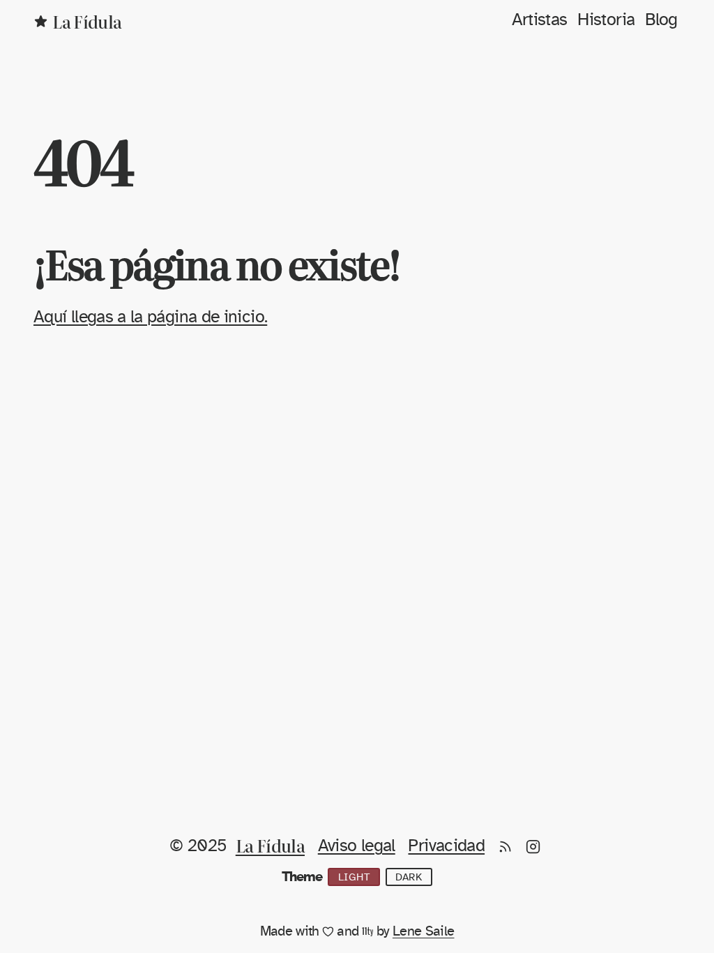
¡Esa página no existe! (216, 262)
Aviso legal (356, 846)
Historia (606, 20)
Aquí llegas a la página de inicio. (150, 317)
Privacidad (446, 846)
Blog (661, 20)
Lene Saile (424, 931)
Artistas (540, 20)
